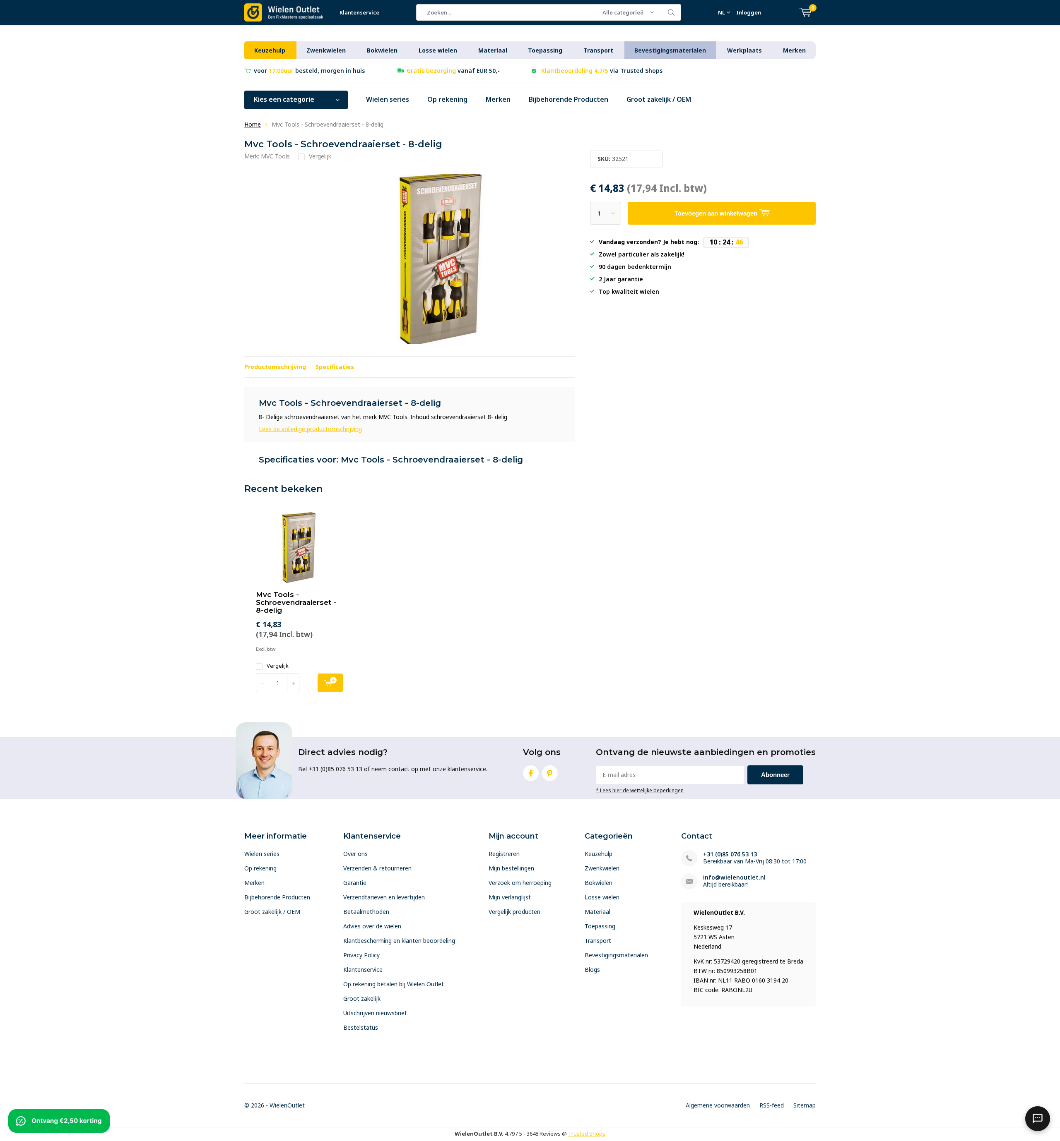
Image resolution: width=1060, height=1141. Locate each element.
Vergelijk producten (514, 912)
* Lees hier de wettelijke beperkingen (640, 790)
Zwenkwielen (326, 50)
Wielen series (387, 99)
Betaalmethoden (366, 912)
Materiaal (492, 50)
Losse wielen (438, 50)
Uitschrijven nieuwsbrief (375, 1013)
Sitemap (804, 1105)
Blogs (592, 969)
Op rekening (447, 99)
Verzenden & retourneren (377, 868)
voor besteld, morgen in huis (309, 70)
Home (252, 124)
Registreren (504, 854)
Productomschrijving (275, 367)
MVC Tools (275, 156)
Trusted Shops (586, 1133)
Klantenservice (359, 12)
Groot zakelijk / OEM (658, 99)
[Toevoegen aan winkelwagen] (330, 683)
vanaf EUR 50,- (453, 70)
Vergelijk (278, 665)
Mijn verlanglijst (510, 897)
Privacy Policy (361, 955)
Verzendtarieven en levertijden (384, 897)
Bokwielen (382, 50)
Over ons (355, 854)
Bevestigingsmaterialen (670, 50)
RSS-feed (771, 1105)
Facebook (531, 773)
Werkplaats (744, 50)
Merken (794, 50)
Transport (598, 50)
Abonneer (775, 774)
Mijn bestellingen (511, 868)
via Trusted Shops (601, 70)
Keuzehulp (269, 50)
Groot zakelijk (362, 998)
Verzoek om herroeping (520, 883)
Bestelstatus (360, 1027)
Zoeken (671, 12)
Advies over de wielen (372, 926)
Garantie (354, 883)
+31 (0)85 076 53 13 (730, 854)
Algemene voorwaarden (718, 1105)
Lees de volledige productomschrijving (310, 429)
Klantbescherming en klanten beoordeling (399, 940)
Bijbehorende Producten (568, 99)
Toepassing (545, 50)
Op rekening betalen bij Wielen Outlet (393, 984)
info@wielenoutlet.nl (734, 877)
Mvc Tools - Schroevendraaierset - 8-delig (296, 602)
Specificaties (335, 367)
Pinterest (550, 773)
